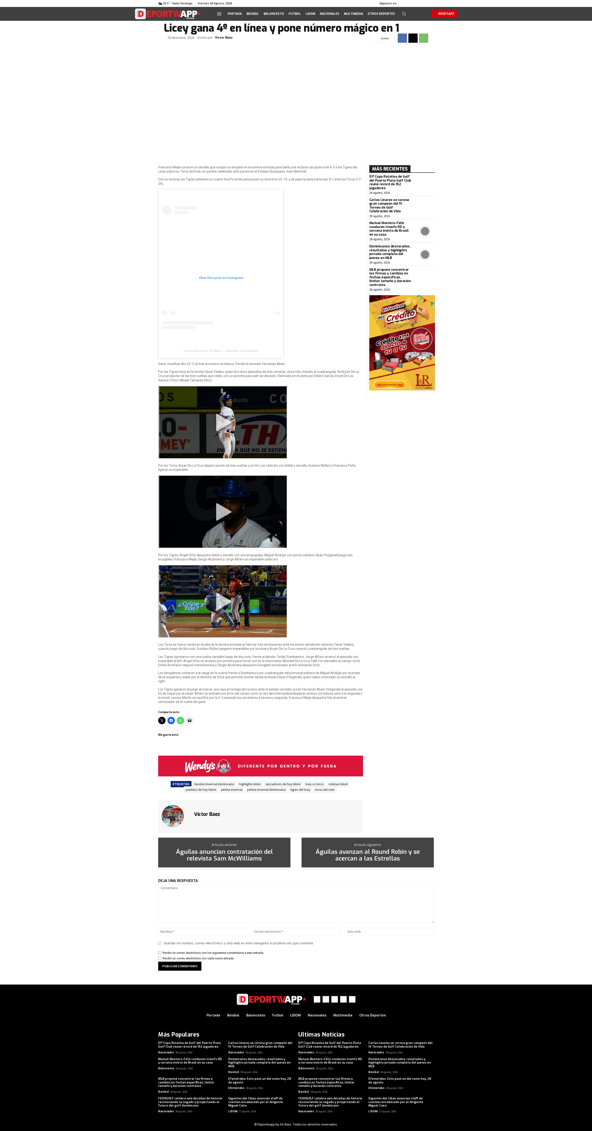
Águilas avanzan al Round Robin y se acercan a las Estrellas (368, 855)
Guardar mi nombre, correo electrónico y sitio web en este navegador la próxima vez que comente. (239, 943)
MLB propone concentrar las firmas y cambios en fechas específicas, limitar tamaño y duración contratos (390, 277)
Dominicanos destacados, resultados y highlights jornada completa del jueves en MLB (389, 252)
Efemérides (236, 1088)
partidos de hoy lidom (201, 789)
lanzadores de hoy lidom (283, 784)
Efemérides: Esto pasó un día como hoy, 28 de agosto (259, 1080)
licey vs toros (314, 784)
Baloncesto (166, 1068)
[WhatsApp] (424, 3)
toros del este (325, 789)
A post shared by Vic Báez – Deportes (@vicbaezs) (221, 351)
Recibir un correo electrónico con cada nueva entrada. (198, 958)
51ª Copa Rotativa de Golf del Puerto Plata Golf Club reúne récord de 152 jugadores (390, 182)
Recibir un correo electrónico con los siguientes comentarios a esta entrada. (213, 953)
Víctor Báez (224, 38)
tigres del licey (300, 789)
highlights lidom (250, 784)
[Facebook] (404, 3)
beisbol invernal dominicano (214, 784)
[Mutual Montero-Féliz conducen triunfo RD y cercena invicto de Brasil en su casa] (425, 231)
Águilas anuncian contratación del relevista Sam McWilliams (224, 855)
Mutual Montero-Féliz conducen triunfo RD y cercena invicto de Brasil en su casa (389, 229)
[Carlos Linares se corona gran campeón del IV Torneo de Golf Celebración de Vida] (425, 208)
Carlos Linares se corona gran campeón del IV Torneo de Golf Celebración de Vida (389, 206)
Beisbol (233, 1072)
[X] (417, 3)
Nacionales (166, 1052)
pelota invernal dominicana (266, 789)
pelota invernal (231, 789)
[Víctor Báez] (175, 816)
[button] (404, 14)
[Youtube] (430, 3)
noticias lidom (338, 784)
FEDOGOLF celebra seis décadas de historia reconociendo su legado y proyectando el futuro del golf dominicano (190, 1101)
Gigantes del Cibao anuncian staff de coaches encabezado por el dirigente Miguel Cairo (255, 1101)
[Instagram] (411, 3)
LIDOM (233, 1111)
